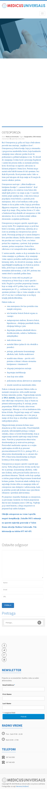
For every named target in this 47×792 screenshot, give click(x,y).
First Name (7, 694)
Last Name (7, 703)
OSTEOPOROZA (11, 132)
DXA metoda (37, 137)
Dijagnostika (28, 137)
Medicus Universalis (12, 137)
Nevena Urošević (22, 786)
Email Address (9, 685)
